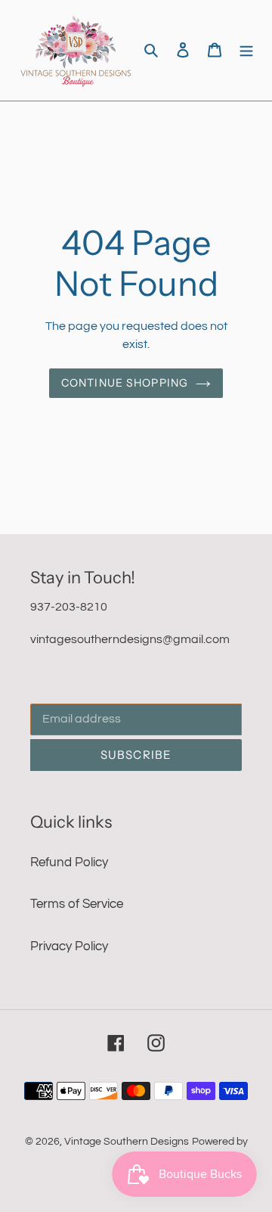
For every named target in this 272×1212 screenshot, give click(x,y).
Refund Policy (69, 862)
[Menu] (246, 50)
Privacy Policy (69, 946)
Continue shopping (124, 383)
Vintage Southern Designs (126, 1141)
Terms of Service (76, 904)
